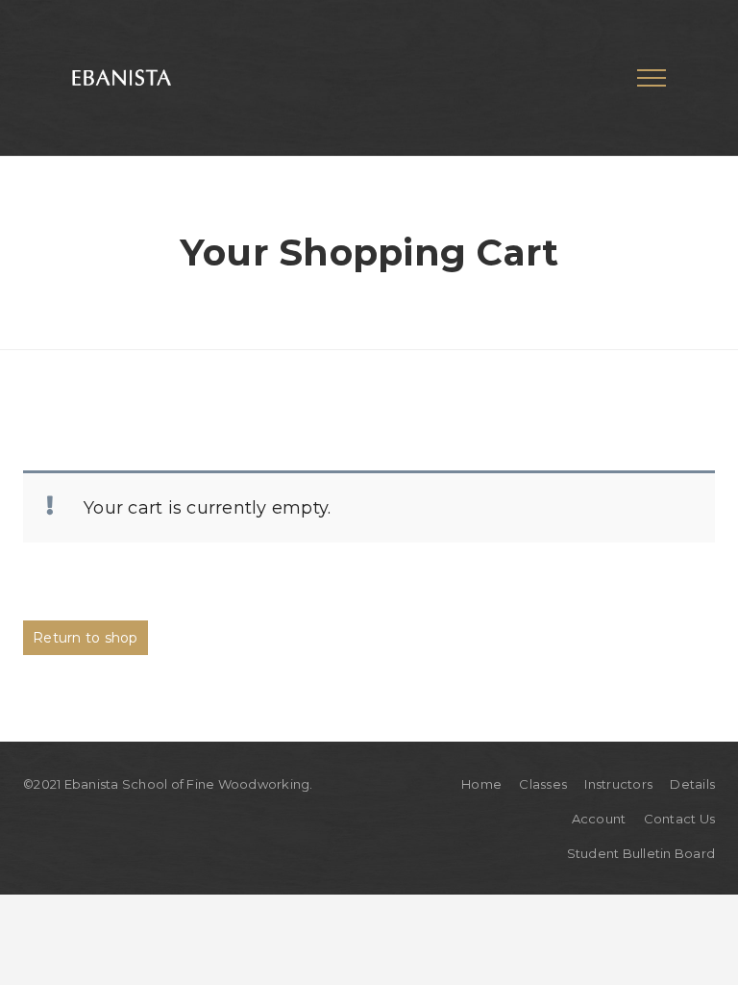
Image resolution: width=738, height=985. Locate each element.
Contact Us (680, 818)
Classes (543, 784)
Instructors (618, 784)
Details (692, 784)
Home (481, 784)
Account (599, 818)
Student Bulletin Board (641, 853)
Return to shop (85, 637)
